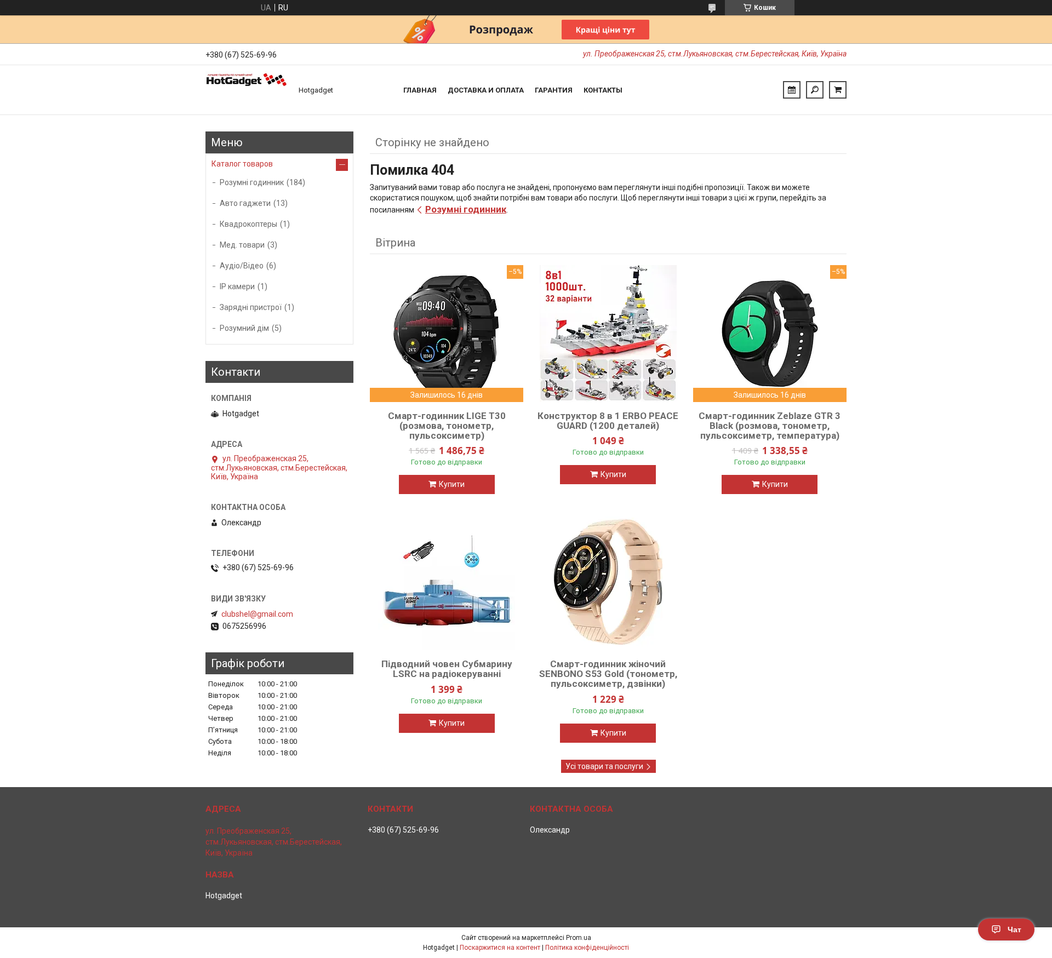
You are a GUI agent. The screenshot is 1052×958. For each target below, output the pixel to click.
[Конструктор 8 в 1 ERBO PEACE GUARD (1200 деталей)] (608, 333)
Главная (420, 90)
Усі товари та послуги (604, 766)
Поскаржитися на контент (500, 947)
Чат (1014, 929)
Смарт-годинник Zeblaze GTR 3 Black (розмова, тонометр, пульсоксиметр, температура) (770, 425)
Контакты (603, 90)
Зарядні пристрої (251, 307)
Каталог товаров (242, 163)
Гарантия (554, 90)
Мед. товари (242, 244)
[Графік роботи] (792, 90)
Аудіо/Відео (242, 265)
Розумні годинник (465, 209)
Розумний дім (244, 328)
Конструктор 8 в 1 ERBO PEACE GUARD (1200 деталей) (608, 421)
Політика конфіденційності (587, 947)
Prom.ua (578, 938)
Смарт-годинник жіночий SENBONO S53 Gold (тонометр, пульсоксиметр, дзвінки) (608, 674)
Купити (452, 484)
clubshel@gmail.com (257, 614)
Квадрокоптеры (248, 224)
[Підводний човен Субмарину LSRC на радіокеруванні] (446, 581)
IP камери (237, 286)
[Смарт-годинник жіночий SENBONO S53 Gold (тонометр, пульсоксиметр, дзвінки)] (608, 581)
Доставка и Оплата (486, 90)
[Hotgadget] (246, 90)
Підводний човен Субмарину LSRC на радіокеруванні (446, 669)
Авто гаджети (245, 203)
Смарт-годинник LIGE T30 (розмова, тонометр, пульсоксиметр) (447, 425)
